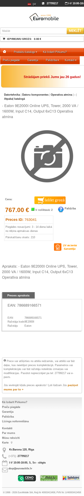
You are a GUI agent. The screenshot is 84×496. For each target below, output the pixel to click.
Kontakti (70, 60)
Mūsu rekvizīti (11, 437)
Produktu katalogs (24, 52)
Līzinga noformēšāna (15, 421)
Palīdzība (51, 60)
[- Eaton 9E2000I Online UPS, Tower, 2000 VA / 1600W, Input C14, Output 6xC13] (47, 127)
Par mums (8, 433)
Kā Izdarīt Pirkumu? (55, 52)
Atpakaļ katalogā (14, 98)
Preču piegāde (11, 60)
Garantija (33, 60)
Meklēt (75, 31)
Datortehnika (12, 94)
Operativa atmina (61, 94)
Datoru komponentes (35, 94)
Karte (5, 442)
